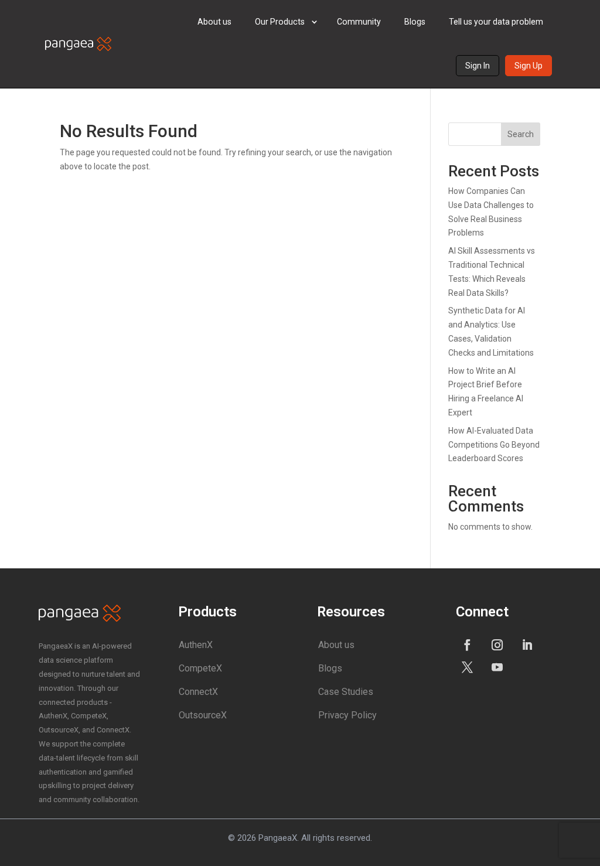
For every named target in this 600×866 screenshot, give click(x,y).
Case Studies (345, 691)
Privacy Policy (347, 715)
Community (359, 21)
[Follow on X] (467, 667)
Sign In (477, 65)
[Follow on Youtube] (497, 667)
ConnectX (198, 691)
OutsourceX (203, 715)
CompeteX (200, 668)
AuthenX (196, 644)
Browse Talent (298, 81)
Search (520, 134)
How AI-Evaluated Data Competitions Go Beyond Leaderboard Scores (494, 444)
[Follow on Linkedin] (527, 644)
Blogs (414, 21)
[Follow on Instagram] (497, 644)
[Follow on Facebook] (467, 644)
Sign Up (528, 65)
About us (214, 21)
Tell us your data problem (496, 21)
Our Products (280, 21)
